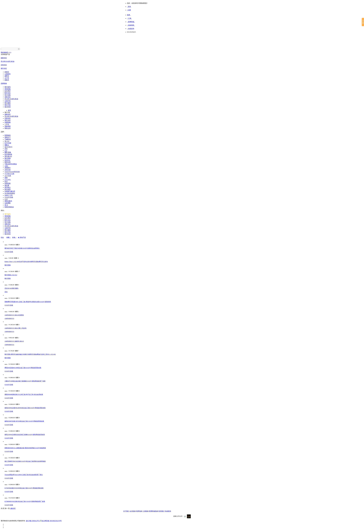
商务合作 (8, 128)
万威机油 (8, 139)
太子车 (7, 78)
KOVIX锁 (8, 143)
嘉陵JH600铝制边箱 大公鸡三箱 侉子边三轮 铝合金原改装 (24, 394)
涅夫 (6, 148)
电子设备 (8, 95)
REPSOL (7, 160)
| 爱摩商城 (131, 22)
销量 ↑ (8, 237)
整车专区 (4, 68)
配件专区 (8, 93)
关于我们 (126, 511)
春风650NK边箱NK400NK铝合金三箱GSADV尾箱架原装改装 (25, 408)
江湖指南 (146, 511)
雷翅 (6, 177)
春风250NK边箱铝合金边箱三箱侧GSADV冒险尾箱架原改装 (25, 434)
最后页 (13, 508)
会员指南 (133, 511)
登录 (129, 6)
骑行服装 (8, 103)
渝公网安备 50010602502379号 (52, 521)
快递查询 (168, 511)
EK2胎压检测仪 (10, 193)
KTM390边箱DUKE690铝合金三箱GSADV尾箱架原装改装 (24, 488)
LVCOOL (8, 179)
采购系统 (8, 126)
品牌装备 (4, 83)
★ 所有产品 (22, 237)
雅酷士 (7, 145)
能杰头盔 (8, 162)
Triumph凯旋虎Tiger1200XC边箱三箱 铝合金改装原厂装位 (24, 474)
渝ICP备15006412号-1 (33, 521)
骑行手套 (8, 105)
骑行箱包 (8, 87)
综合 (2, 237)
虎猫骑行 (8, 168)
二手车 (7, 124)
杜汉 (6, 181)
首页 (9, 110)
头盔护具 (8, 101)
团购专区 (4, 58)
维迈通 (7, 185)
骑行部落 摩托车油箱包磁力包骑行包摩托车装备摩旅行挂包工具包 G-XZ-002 (30, 354)
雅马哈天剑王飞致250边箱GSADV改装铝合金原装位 (22, 248)
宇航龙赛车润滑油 (11, 164)
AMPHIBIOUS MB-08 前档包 (14, 315)
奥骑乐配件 (8, 201)
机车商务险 (8, 154)
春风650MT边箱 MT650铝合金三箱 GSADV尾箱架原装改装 (24, 421)
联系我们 (161, 511)
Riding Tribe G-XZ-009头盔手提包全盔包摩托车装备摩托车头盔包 (26, 261)
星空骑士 (8, 187)
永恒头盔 (8, 170)
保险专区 (8, 97)
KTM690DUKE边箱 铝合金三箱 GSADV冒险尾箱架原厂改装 (25, 501)
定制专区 (4, 65)
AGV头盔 (8, 175)
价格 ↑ (14, 237)
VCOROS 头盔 (9, 173)
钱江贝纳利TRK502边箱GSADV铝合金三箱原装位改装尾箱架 (25, 461)
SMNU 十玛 (8, 195)
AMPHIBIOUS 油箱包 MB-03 (14, 341)
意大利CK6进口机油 (7, 61)
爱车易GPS (8, 156)
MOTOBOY (8, 147)
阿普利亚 (8, 183)
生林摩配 (8, 203)
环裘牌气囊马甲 (10, 191)
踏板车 (7, 80)
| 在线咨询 (130, 28)
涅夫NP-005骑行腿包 (11, 288)
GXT (6, 199)
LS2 (6, 150)
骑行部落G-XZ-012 (11, 275)
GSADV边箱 (9, 197)
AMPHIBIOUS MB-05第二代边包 (15, 328)
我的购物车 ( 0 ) (6, 52)
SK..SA (7, 141)
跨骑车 (7, 72)
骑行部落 (8, 158)
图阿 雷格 (8, 152)
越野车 (7, 76)
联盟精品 (8, 135)
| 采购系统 (131, 25)
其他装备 (8, 89)
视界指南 (139, 511)
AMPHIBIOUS (9, 318)
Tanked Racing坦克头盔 (12, 171)
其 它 (6, 205)
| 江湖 (129, 18)
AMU (6, 166)
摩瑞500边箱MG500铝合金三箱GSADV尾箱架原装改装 (23, 368)
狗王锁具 (8, 189)
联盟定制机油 (9, 207)
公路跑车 (8, 74)
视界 (129, 15)
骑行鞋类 (8, 107)
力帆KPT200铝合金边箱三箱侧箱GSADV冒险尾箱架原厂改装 (25, 381)
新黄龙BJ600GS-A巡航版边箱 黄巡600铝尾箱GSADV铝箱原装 (25, 448)
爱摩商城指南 (153, 511)
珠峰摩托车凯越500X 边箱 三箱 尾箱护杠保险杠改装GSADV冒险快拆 (28, 302)
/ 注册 (129, 10)
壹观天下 (8, 137)
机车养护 (8, 91)
